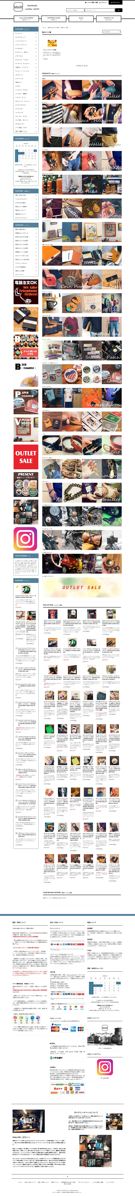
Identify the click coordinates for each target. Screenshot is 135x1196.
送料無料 (18, 569)
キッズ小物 (30, 560)
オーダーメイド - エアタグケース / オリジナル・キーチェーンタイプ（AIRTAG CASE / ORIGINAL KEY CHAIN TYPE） (101, 739)
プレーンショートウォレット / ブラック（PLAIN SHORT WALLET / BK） (101, 801)
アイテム (117, 2)
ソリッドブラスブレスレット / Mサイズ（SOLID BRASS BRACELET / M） (101, 836)
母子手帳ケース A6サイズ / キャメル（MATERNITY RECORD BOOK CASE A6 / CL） (62, 769)
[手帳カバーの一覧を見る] (82, 256)
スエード (34, 569)
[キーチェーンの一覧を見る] (82, 469)
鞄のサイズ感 (64, 27)
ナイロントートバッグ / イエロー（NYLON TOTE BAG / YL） (75, 768)
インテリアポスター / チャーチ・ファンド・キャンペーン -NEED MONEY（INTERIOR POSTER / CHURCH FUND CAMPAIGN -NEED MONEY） (75, 706)
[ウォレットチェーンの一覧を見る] (82, 137)
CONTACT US (109, 18)
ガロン (68, 1190)
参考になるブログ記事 (53, 27)
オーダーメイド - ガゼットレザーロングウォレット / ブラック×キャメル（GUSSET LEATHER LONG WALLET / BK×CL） (114, 869)
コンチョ (29, 569)
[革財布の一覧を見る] (82, 90)
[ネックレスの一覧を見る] (82, 114)
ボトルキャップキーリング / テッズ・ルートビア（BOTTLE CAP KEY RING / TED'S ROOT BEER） (27, 754)
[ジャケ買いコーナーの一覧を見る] (82, 374)
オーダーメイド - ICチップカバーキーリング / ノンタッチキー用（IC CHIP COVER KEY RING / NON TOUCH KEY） (49, 869)
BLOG (81, 18)
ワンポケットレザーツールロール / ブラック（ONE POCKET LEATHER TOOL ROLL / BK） (111, 650)
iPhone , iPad (27, 563)
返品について (54, 1182)
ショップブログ (110, 1182)
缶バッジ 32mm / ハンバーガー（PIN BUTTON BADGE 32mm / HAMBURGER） (114, 769)
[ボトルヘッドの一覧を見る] (82, 185)
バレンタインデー (31, 564)
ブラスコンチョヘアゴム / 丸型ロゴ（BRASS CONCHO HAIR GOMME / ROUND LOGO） (114, 704)
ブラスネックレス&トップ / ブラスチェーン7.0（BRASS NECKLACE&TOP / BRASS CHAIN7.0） (49, 770)
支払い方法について (30, 1182)
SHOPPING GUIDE (53, 18)
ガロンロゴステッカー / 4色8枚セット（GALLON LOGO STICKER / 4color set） (62, 704)
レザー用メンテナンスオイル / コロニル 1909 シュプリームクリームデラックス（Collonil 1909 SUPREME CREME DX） (101, 706)
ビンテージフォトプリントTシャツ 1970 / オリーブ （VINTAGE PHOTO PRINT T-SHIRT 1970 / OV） (91, 677)
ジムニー (20, 567)
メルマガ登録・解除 (92, 2)
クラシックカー (26, 567)
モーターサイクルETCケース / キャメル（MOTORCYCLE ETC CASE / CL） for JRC (49, 836)
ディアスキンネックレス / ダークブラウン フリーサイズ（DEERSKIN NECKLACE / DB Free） (62, 837)
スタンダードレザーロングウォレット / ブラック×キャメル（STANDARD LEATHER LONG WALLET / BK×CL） (53, 678)
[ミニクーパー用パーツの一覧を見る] (82, 564)
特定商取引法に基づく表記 (68, 1182)
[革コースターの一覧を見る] (82, 303)
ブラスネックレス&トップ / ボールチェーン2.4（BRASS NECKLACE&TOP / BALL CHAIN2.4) (111, 677)
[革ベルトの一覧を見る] (82, 445)
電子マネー (57, 976)
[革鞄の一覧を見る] (82, 327)
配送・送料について (43, 1182)
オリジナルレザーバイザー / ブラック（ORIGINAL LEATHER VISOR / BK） (72, 650)
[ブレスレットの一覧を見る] (82, 493)
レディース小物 (23, 560)
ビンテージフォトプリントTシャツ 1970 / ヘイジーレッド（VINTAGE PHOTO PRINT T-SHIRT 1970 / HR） (52, 623)
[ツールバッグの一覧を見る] (82, 540)
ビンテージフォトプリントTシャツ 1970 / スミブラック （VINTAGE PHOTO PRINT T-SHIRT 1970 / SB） (72, 677)
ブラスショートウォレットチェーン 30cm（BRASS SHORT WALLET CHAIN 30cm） (88, 704)
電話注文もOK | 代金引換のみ (26, 176)
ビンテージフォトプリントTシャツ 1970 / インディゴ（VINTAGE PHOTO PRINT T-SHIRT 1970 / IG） (91, 622)
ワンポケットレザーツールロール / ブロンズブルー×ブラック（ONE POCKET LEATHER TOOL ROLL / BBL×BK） (52, 651)
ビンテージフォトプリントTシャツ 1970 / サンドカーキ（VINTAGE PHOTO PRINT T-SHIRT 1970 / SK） (49, 705)
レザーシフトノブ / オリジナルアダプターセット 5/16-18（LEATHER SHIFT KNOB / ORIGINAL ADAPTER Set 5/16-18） (31, 627)
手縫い (32, 570)
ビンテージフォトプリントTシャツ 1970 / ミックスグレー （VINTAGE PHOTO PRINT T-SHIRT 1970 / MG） (101, 770)
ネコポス (23, 569)
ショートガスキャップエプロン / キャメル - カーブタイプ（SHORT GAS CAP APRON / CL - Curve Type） (91, 651)
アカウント (104, 2)
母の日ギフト (24, 566)
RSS (65, 1184)
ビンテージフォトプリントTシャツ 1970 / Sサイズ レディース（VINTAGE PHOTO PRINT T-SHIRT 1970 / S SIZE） (111, 623)
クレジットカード (72, 974)
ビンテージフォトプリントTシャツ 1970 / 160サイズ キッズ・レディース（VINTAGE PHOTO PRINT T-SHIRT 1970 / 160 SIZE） (72, 623)
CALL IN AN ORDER (26, 18)
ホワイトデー (17, 566)
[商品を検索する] (118, 10)
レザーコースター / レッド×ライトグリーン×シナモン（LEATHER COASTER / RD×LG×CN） (49, 802)
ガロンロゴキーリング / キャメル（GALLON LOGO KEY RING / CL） (88, 836)
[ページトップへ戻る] (67, 1176)
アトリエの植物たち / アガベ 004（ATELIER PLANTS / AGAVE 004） (88, 867)
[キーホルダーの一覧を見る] (82, 161)
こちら (29, 935)
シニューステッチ (26, 570)
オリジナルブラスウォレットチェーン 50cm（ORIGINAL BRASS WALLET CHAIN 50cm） (88, 738)
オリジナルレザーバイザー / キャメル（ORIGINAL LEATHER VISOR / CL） (75, 737)
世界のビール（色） (23, 564)
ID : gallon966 (105, 1078)
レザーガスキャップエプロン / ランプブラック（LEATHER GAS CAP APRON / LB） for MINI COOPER (75, 837)
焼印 (33, 571)
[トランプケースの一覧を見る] (82, 421)
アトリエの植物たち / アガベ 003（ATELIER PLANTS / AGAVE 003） (75, 867)
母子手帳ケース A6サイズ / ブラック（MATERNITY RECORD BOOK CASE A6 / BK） (88, 769)
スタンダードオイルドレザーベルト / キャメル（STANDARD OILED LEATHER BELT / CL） (20, 625)
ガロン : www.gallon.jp (104, 1048)
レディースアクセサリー (25, 562)
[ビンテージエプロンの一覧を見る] (82, 398)
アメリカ (17, 570)
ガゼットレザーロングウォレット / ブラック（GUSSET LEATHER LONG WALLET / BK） (27, 771)
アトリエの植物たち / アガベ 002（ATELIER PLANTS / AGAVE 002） (62, 867)
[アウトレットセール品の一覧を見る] (82, 587)
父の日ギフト (30, 566)
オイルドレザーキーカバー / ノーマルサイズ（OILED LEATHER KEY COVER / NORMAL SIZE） (114, 738)
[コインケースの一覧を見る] (82, 279)
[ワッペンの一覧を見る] (82, 350)
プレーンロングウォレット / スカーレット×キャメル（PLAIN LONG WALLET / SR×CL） (114, 801)
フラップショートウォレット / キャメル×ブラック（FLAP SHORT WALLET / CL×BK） (101, 867)
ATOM (69, 1184)
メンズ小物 (17, 560)
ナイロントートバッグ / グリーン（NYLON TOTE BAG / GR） (49, 736)
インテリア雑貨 (20, 563)
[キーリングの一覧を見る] (82, 208)
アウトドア (29, 571)
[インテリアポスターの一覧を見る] (82, 232)
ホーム (44, 27)
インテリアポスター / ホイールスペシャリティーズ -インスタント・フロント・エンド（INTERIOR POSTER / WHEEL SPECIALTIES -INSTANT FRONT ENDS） (88, 804)
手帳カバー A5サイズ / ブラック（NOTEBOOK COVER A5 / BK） (114, 835)
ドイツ (20, 570)
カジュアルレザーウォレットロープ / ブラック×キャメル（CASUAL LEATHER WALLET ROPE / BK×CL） (62, 738)
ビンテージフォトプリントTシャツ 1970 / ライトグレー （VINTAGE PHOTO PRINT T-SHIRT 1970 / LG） (62, 802)
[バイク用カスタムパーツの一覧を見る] (82, 516)
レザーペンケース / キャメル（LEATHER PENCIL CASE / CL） (75, 800)
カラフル (24, 571)
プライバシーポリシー (84, 1182)
